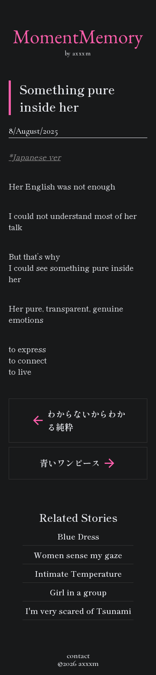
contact (78, 655)
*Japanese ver (35, 156)
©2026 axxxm (78, 663)
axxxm (80, 53)
